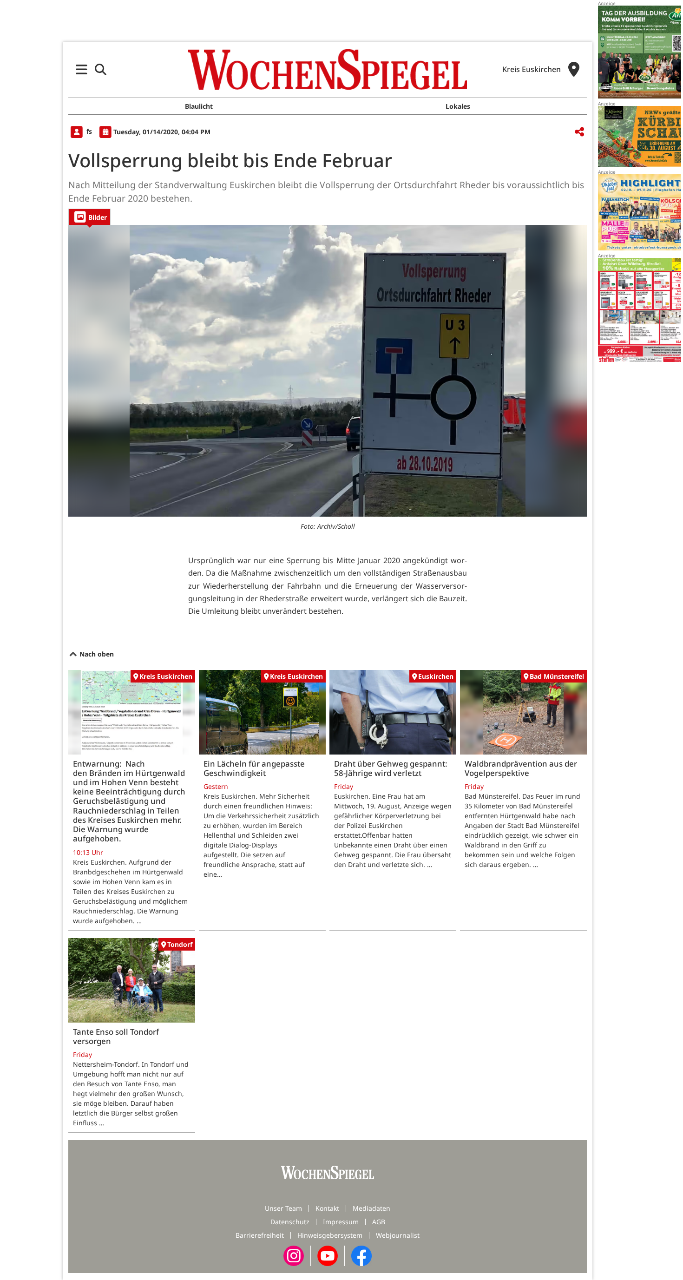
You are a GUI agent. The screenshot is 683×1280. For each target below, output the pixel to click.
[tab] (89, 217)
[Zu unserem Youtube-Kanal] (327, 1255)
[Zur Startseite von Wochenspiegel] (327, 69)
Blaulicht (199, 106)
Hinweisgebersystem (329, 1235)
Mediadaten (371, 1208)
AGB (378, 1221)
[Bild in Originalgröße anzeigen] (327, 371)
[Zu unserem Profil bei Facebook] (361, 1255)
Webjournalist (398, 1235)
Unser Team (283, 1208)
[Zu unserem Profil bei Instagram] (293, 1255)
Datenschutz (289, 1221)
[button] (81, 69)
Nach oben (96, 654)
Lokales (458, 106)
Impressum (341, 1221)
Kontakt (327, 1208)
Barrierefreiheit (260, 1235)
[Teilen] (579, 132)
